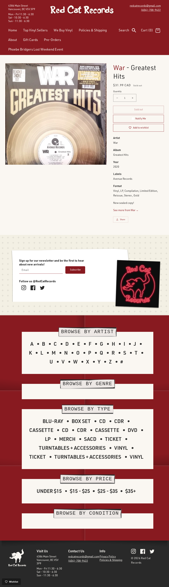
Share (122, 219)
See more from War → (125, 210)
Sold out (138, 109)
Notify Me (140, 118)
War (119, 67)
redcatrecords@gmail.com (145, 5)
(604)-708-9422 (151, 10)
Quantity (117, 91)
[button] (130, 31)
